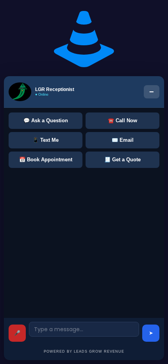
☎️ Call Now (122, 120)
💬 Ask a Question (45, 120)
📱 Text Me (45, 140)
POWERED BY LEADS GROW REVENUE (84, 351)
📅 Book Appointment (45, 159)
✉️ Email (123, 140)
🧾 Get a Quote (122, 159)
